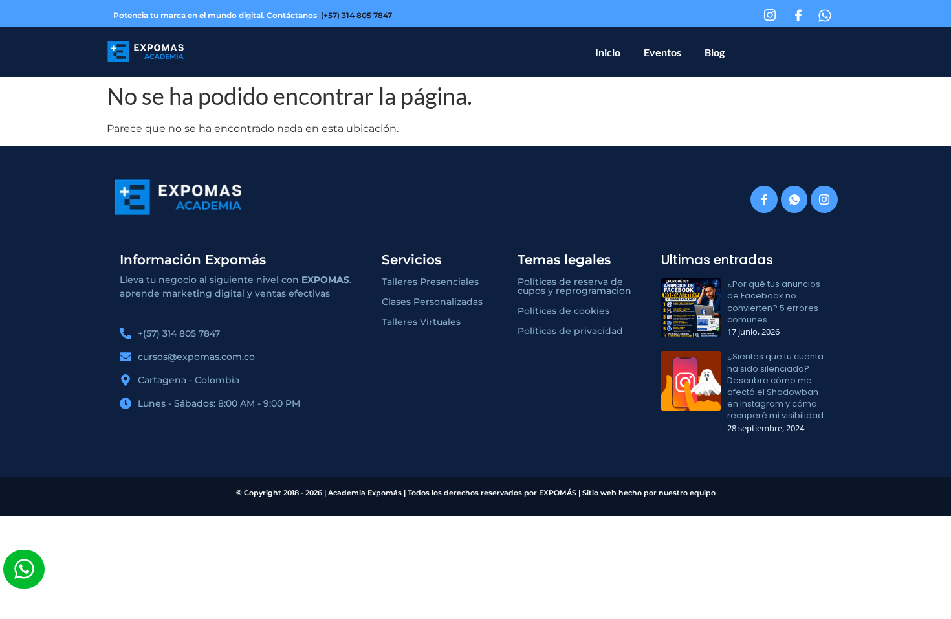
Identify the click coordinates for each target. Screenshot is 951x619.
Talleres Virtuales (421, 322)
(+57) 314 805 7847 (356, 15)
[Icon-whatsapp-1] (794, 199)
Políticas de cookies (563, 311)
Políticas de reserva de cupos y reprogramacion (574, 286)
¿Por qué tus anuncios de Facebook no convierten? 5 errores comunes (773, 302)
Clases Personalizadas (432, 302)
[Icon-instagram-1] (824, 199)
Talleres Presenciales (430, 281)
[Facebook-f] (764, 199)
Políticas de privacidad (570, 331)
